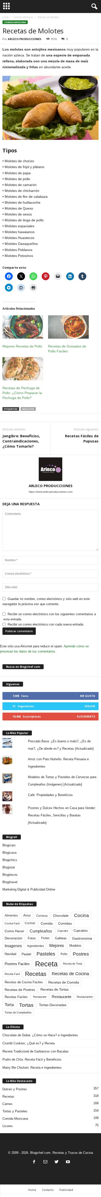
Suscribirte (86, 716)
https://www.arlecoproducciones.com (51, 491)
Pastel (26, 954)
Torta (9, 1004)
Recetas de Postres (20, 990)
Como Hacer (14, 931)
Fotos (32, 938)
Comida (47, 923)
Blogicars (9, 845)
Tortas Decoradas (52, 1005)
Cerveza (42, 916)
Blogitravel (9, 882)
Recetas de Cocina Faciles (24, 982)
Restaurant (39, 996)
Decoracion (13, 938)
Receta (46, 964)
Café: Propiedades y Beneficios (50, 795)
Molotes (28, 409)
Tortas (26, 1005)
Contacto (48, 1190)
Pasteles (46, 954)
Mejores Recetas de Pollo (22, 346)
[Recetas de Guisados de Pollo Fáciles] (68, 327)
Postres (81, 954)
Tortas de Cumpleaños (18, 1012)
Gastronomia (82, 938)
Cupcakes (81, 930)
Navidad (10, 954)
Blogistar (8, 867)
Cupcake (62, 930)
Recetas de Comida (63, 982)
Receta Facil (12, 973)
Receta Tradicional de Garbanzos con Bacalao (35, 1051)
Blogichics (9, 860)
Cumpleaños (41, 931)
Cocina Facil (12, 923)
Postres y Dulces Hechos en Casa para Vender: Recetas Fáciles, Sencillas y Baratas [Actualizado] (62, 815)
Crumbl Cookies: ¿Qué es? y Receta (28, 1043)
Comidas (65, 923)
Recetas (35, 974)
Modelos (75, 945)
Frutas (45, 938)
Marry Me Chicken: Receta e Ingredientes (32, 1067)
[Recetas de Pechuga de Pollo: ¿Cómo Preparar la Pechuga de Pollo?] (22, 368)
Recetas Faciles (16, 997)
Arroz (27, 915)
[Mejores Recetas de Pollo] (22, 327)
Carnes (7, 1104)
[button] (93, 6)
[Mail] (45, 1162)
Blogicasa (9, 852)
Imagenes (13, 946)
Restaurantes (85, 996)
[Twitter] (56, 1162)
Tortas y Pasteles (14, 1111)
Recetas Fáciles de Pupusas (82, 438)
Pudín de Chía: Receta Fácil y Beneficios (31, 1059)
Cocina (81, 915)
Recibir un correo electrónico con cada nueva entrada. (46, 624)
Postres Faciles (17, 964)
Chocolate (61, 916)
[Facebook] (34, 1162)
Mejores (56, 945)
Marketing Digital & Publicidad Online (28, 889)
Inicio (5, 17)
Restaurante (61, 997)
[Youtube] (67, 1162)
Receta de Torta (72, 963)
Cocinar (30, 923)
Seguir (90, 706)
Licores (7, 1126)
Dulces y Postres (14, 1089)
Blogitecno (9, 875)
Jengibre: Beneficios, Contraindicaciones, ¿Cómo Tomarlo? (21, 441)
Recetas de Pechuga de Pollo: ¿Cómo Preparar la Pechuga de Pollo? (22, 393)
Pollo (64, 954)
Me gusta (87, 696)
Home (32, 1190)
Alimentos (11, 915)
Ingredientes (35, 946)
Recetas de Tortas (54, 989)
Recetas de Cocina (70, 973)
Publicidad (66, 1190)
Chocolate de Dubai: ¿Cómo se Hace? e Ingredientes (40, 1035)
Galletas (61, 938)
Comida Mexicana (23, 17)
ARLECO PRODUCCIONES (24, 39)
